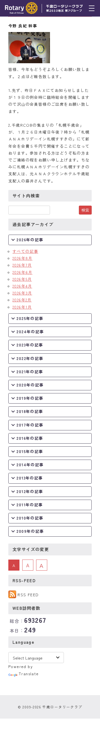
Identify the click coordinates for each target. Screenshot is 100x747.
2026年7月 (22, 265)
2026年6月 (22, 272)
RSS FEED (28, 594)
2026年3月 (22, 293)
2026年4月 (22, 286)
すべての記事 (25, 251)
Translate (29, 673)
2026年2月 (22, 300)
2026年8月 (22, 258)
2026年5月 (22, 279)
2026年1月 (22, 307)
